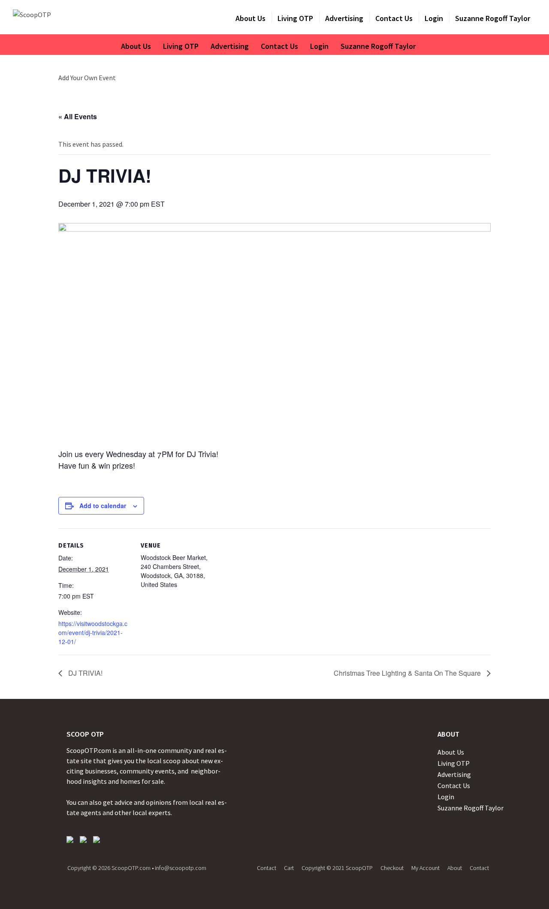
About (454, 868)
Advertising (344, 18)
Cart (289, 868)
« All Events (77, 116)
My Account (425, 868)
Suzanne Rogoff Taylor (492, 18)
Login (434, 18)
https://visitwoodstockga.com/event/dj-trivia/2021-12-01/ (92, 632)
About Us (250, 18)
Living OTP (295, 18)
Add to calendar (102, 505)
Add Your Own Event (87, 77)
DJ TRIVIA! (84, 673)
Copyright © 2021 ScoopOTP (337, 868)
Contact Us (394, 18)
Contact (266, 868)
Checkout (392, 868)
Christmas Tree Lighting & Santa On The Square (408, 673)
